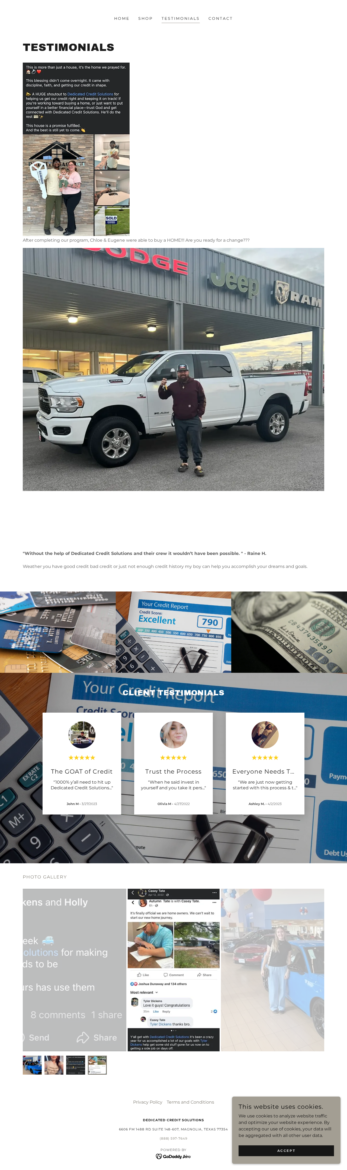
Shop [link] (145, 18)
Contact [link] (220, 18)
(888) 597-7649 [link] (174, 1138)
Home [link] (122, 18)
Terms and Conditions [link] (190, 1102)
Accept (286, 1151)
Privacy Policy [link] (147, 1102)
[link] (173, 1156)
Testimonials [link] (181, 18)
